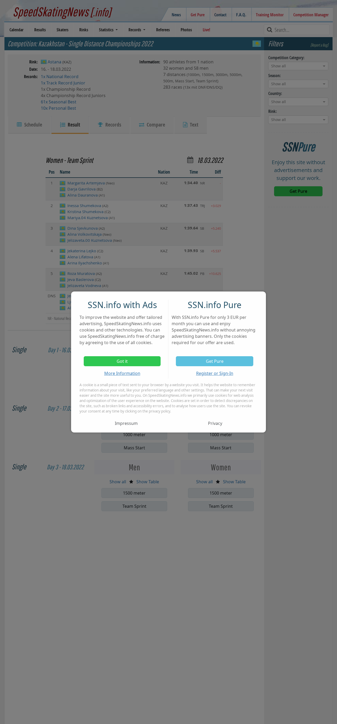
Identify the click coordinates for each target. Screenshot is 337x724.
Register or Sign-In (214, 373)
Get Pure (215, 361)
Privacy (215, 423)
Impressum (126, 423)
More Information (122, 373)
